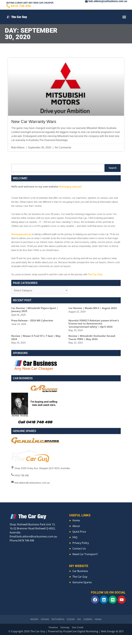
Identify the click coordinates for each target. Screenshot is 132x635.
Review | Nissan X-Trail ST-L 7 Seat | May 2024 (36, 337)
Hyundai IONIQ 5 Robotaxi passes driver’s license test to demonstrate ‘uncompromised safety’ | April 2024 (93, 323)
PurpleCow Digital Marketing (80, 631)
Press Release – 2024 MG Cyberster (32, 320)
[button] (124, 17)
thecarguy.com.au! (70, 186)
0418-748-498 (21, 6)
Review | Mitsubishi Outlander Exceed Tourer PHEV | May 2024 (91, 337)
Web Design (108, 631)
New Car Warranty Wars (33, 121)
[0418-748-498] (8, 6)
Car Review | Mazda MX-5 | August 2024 (92, 308)
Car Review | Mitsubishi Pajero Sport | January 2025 (34, 309)
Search (113, 167)
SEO (121, 631)
